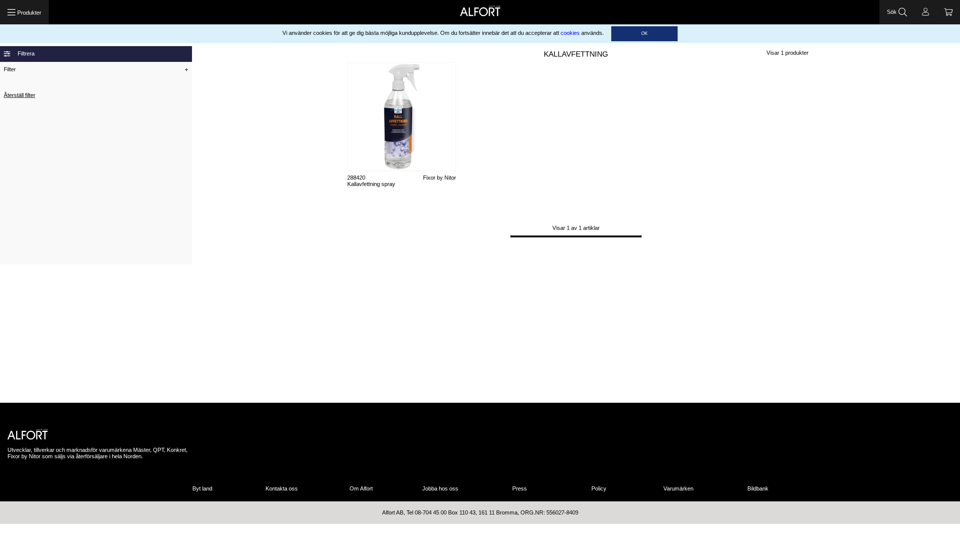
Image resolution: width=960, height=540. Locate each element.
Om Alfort (361, 489)
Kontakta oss (282, 489)
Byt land (202, 489)
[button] (24, 12)
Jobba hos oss (440, 489)
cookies (570, 33)
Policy (598, 489)
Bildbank (757, 489)
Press (519, 489)
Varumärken (678, 489)
